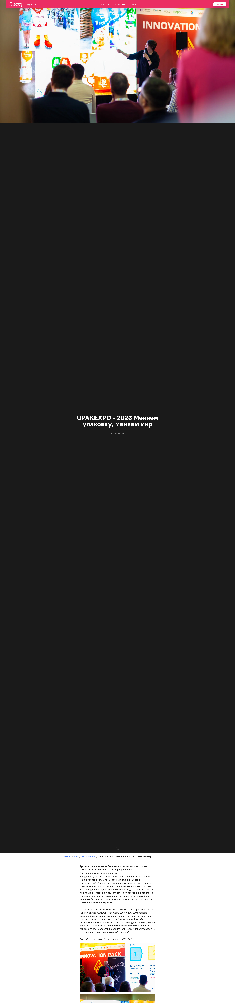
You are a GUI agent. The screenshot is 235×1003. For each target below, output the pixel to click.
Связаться (219, 4)
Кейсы (110, 4)
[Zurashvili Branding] (36, 4)
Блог (124, 4)
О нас (117, 4)
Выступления (117, 433)
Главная (66, 856)
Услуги (102, 4)
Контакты (132, 4)
